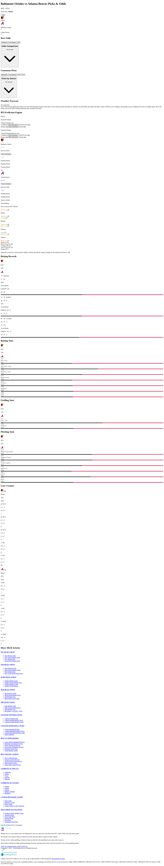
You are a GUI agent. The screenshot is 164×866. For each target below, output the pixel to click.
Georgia (7, 777)
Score (23, 74)
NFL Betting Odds (10, 656)
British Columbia (10, 791)
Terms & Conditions (7, 846)
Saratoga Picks (9, 818)
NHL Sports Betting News (12, 708)
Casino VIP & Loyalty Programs (14, 806)
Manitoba (7, 793)
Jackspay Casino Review (12, 759)
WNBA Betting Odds (11, 681)
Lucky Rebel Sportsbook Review (15, 742)
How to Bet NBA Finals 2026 (14, 673)
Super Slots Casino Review (13, 765)
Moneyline (4, 42)
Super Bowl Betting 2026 (12, 661)
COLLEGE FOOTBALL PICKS (11, 715)
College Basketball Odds (12, 729)
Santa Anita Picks (10, 817)
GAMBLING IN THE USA (10, 768)
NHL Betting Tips (10, 709)
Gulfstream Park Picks (11, 822)
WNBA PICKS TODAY (8, 677)
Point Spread (12, 42)
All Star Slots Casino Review (13, 761)
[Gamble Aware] (82, 851)
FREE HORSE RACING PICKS (11, 809)
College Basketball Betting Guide (15, 733)
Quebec (7, 788)
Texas (6, 776)
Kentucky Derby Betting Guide (14, 813)
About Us (25, 846)
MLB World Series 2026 (12, 698)
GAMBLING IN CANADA (10, 783)
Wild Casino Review (11, 763)
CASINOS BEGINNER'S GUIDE (12, 797)
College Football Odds (11, 718)
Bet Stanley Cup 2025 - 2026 (13, 711)
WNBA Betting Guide (11, 684)
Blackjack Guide (10, 802)
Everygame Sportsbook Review (14, 747)
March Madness (9, 734)
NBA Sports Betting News (13, 670)
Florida (7, 774)
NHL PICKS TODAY (8, 702)
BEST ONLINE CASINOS (9, 754)
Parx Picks (8, 820)
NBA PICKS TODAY (8, 664)
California (8, 772)
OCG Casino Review (11, 758)
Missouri (7, 779)
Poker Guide (8, 804)
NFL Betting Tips (10, 659)
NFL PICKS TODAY (8, 652)
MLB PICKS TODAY (8, 690)
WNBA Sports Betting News (13, 682)
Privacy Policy (17, 846)
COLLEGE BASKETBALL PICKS (12, 726)
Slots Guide (8, 801)
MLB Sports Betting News (13, 695)
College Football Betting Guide (14, 722)
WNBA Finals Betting (11, 686)
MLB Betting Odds (10, 693)
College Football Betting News (14, 720)
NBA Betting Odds (10, 668)
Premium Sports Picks (11, 749)
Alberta (7, 790)
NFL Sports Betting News (12, 657)
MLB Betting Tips (10, 697)
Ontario (7, 786)
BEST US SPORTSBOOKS (10, 738)
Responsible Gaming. (58, 858)
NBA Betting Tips (10, 672)
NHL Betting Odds (10, 706)
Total (18, 42)
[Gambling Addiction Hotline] (82, 854)
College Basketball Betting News (14, 731)
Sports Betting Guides (11, 750)
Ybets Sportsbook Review (12, 745)
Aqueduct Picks (9, 815)
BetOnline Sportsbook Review (14, 744)
